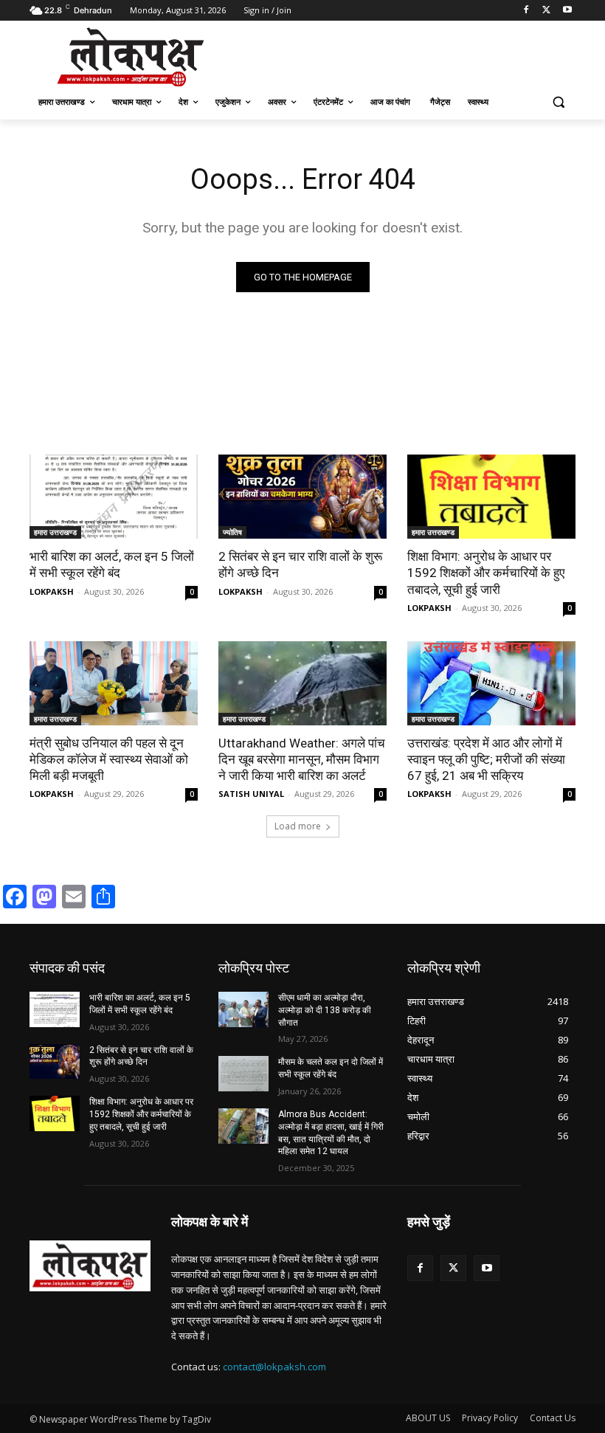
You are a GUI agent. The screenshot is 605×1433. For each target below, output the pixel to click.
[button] (558, 102)
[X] (546, 10)
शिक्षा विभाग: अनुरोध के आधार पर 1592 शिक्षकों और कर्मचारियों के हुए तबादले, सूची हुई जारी (485, 572)
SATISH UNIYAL (251, 793)
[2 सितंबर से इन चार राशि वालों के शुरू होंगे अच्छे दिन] (302, 497)
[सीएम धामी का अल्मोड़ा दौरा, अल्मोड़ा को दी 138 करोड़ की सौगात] (243, 1009)
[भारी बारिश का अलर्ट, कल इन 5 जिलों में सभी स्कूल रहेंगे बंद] (114, 497)
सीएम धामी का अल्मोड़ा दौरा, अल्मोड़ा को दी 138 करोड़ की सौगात (324, 1010)
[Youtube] (567, 10)
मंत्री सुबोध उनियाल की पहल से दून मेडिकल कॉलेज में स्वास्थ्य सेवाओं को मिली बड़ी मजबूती (109, 759)
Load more (297, 826)
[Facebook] (526, 10)
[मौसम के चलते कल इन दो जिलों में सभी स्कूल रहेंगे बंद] (243, 1073)
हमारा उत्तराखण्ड (55, 532)
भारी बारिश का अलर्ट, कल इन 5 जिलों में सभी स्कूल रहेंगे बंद (112, 564)
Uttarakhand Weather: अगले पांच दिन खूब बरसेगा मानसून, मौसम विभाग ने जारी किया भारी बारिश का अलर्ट (301, 759)
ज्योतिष (232, 532)
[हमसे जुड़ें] (491, 1243)
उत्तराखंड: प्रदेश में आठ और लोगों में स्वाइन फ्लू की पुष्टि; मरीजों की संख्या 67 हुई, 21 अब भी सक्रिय (486, 759)
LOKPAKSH (52, 591)
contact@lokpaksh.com (274, 1366)
